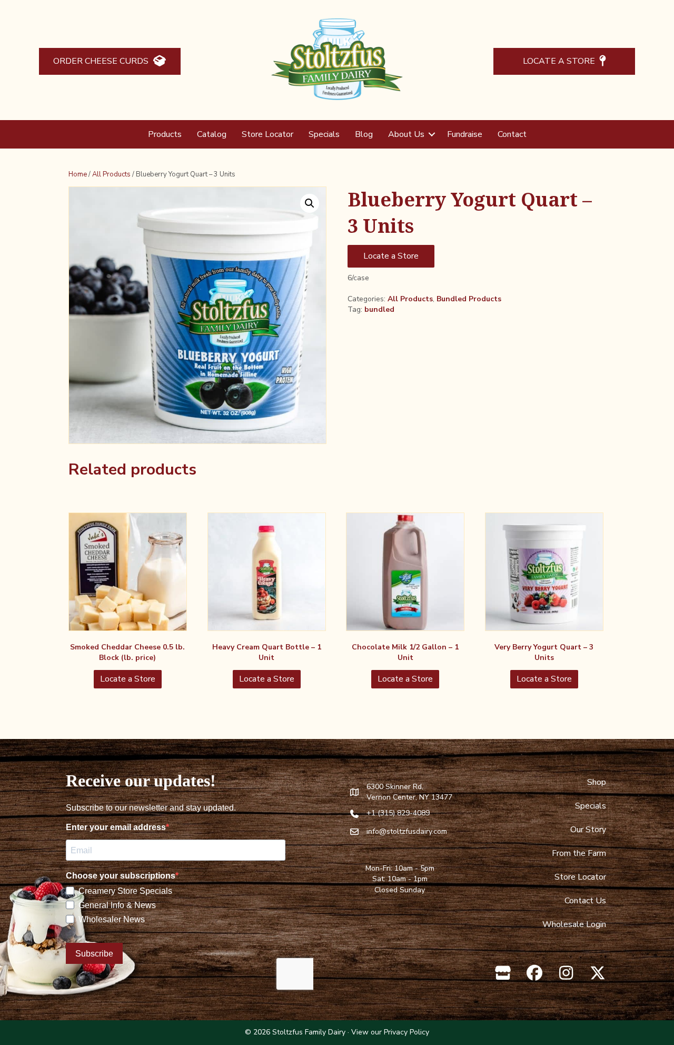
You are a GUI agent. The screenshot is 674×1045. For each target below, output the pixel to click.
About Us (406, 134)
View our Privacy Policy (390, 1032)
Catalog (211, 134)
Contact (512, 134)
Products (165, 134)
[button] (431, 134)
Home (77, 174)
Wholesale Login (574, 924)
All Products (111, 174)
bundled (379, 309)
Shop (596, 782)
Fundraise (464, 134)
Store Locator (267, 134)
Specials (324, 134)
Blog (364, 134)
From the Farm (579, 853)
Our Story (588, 829)
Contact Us (585, 900)
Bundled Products (469, 299)
